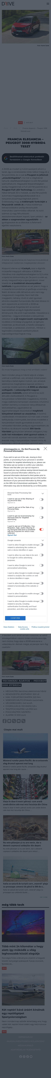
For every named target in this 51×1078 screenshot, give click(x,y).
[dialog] (25, 539)
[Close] (46, 449)
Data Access (23, 627)
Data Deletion (9, 627)
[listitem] (25, 493)
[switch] (41, 499)
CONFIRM (15, 618)
